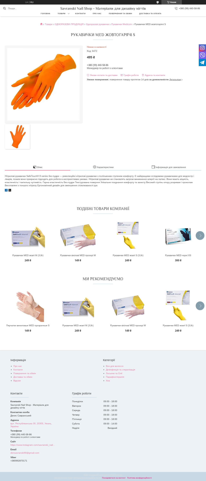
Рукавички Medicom (121, 24)
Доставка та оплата (150, 14)
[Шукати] (4, 8)
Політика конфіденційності (139, 478)
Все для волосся (114, 366)
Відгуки (17, 380)
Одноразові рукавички (97, 24)
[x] (10, 190)
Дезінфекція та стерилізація (120, 369)
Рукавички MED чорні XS (178, 255)
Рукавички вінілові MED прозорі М (78, 255)
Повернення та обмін (120, 14)
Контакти (80, 14)
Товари (62, 14)
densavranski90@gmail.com (24, 453)
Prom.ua (118, 475)
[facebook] (6, 190)
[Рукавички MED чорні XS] (178, 236)
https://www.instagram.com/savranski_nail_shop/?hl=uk (33, 445)
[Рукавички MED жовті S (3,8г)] (128, 236)
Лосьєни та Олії (114, 373)
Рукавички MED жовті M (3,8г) (27, 255)
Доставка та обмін (22, 377)
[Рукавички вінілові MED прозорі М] (78, 236)
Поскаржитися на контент (114, 478)
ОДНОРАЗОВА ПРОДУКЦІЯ (69, 24)
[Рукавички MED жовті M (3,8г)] (28, 236)
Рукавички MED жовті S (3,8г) (128, 255)
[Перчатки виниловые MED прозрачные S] (28, 306)
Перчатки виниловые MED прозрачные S (27, 325)
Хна (108, 380)
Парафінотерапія (115, 377)
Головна (45, 14)
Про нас (97, 14)
